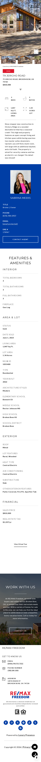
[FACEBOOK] (6, 722)
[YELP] (35, 722)
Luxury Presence (26, 735)
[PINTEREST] (23, 722)
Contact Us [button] (20, 631)
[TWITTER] (17, 722)
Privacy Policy (30, 747)
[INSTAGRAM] (12, 722)
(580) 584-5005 (13, 670)
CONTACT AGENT (20, 239)
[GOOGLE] (20, 728)
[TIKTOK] (29, 722)
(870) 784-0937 (9, 216)
